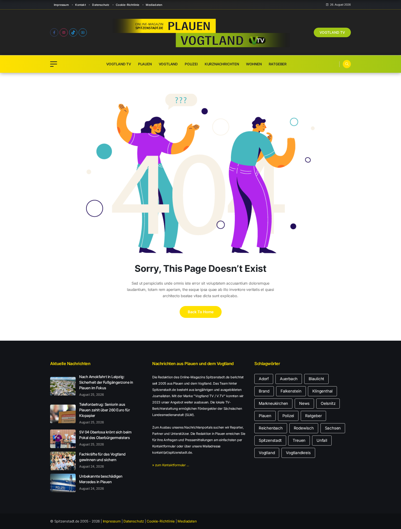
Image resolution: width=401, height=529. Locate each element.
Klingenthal (322, 391)
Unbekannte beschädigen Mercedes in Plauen (100, 482)
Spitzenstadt (270, 440)
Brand (264, 391)
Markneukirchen (273, 403)
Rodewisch (304, 428)
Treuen (299, 440)
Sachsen (333, 428)
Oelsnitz (328, 403)
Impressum (61, 5)
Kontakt (80, 5)
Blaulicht (316, 378)
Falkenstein (291, 391)
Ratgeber (278, 64)
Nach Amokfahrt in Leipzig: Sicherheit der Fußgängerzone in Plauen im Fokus (106, 385)
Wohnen (254, 64)
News (304, 403)
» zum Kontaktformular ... (170, 465)
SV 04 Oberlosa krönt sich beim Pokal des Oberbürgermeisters (105, 438)
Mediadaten (154, 5)
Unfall (322, 440)
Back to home (200, 311)
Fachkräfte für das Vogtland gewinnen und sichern (102, 460)
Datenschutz (100, 5)
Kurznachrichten (222, 64)
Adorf (264, 378)
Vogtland (168, 64)
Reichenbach (271, 428)
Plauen (145, 64)
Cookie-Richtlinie (127, 5)
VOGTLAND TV (332, 32)
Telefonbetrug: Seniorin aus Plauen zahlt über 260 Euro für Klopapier (104, 413)
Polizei (191, 64)
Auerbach (289, 378)
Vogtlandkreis (298, 452)
